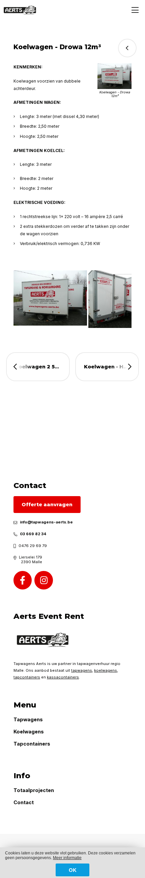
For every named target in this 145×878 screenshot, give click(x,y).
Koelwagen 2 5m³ (38, 367)
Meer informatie (67, 857)
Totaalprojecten (33, 790)
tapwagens (81, 670)
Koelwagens (28, 731)
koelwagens (105, 670)
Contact (23, 802)
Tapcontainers (31, 744)
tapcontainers (26, 677)
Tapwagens (28, 719)
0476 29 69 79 (33, 545)
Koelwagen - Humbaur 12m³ (111, 367)
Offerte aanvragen (47, 505)
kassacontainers (63, 677)
